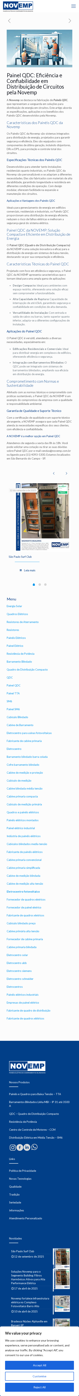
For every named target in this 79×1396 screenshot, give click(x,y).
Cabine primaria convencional (24, 859)
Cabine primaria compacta (22, 796)
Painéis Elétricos (16, 637)
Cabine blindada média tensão (25, 788)
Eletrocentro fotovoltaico (23, 891)
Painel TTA (13, 693)
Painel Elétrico (15, 645)
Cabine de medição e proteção (25, 772)
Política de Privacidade (22, 1170)
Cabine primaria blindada (21, 947)
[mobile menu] (73, 6)
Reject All (39, 1387)
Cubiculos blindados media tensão (27, 844)
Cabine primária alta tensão (23, 931)
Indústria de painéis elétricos (24, 836)
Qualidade (15, 1186)
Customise (39, 1376)
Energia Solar (14, 606)
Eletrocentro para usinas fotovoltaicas (29, 733)
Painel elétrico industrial (21, 828)
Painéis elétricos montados (22, 820)
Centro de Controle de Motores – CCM (32, 1129)
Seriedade (15, 1202)
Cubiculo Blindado (17, 717)
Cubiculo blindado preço (21, 923)
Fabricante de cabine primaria (24, 741)
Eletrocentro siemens (19, 970)
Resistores (13, 630)
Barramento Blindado (19, 661)
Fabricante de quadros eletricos (25, 915)
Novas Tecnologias (20, 1178)
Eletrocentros (15, 986)
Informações (16, 1210)
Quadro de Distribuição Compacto (27, 669)
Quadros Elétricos (17, 614)
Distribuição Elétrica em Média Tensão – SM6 (36, 1137)
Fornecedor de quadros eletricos (26, 899)
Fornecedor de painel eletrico (24, 907)
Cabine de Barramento (20, 725)
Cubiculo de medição (19, 780)
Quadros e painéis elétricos (23, 812)
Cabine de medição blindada (23, 875)
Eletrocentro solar (17, 955)
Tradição (14, 1194)
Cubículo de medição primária (24, 804)
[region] (39, 1361)
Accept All (39, 1365)
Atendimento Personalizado (25, 1218)
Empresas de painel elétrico (23, 1002)
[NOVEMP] (18, 6)
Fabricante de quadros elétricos (25, 1018)
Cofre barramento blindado (23, 764)
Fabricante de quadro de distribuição (28, 1010)
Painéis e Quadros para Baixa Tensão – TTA (35, 1094)
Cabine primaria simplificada (23, 867)
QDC (10, 677)
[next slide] (66, 473)
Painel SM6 (13, 709)
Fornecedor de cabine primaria (25, 939)
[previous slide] (54, 473)
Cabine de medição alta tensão (25, 883)
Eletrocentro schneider (20, 978)
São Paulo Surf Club (20, 556)
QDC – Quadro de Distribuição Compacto (34, 1113)
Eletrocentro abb (17, 963)
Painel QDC (13, 685)
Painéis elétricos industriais (22, 994)
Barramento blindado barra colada (27, 756)
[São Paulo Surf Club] (42, 517)
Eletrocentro (14, 748)
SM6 (9, 701)
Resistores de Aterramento (23, 622)
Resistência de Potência (20, 653)
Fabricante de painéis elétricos (25, 852)
